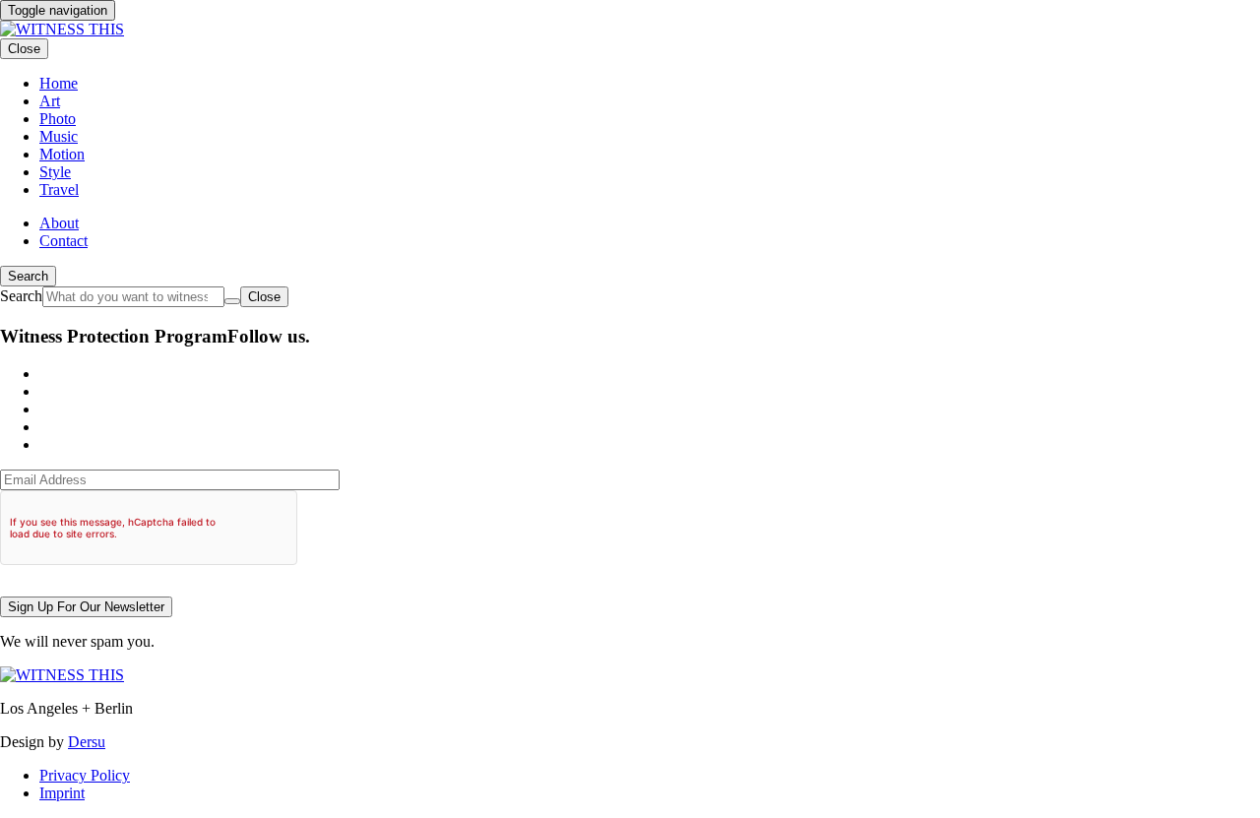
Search (28, 276)
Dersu (86, 741)
